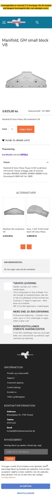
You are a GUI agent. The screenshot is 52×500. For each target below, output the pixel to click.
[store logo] (16, 22)
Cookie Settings (14, 387)
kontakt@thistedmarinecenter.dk (21, 431)
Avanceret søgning (15, 382)
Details (6, 162)
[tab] (26, 162)
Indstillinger (25, 493)
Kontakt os (12, 392)
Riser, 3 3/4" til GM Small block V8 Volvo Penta (37, 230)
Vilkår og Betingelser (16, 397)
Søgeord (10, 378)
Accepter (25, 486)
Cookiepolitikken (8, 477)
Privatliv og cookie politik (17, 373)
